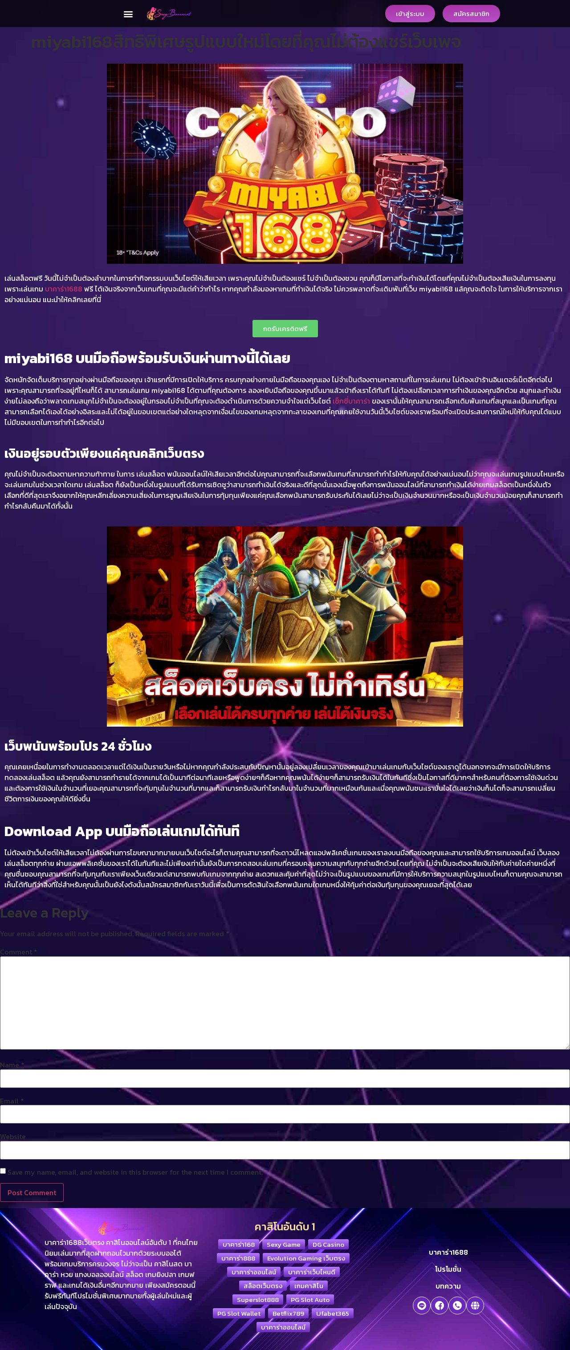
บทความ (448, 1286)
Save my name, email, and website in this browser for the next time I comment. (135, 1172)
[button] (128, 13)
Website (13, 1136)
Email (12, 1100)
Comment (18, 951)
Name (12, 1064)
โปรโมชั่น (448, 1269)
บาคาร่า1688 (63, 288)
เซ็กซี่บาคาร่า (351, 401)
